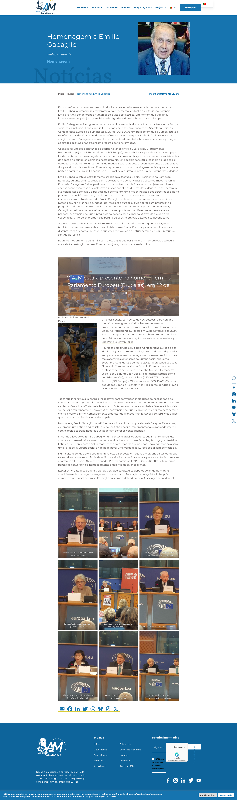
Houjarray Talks (143, 7)
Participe (190, 7)
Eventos (126, 7)
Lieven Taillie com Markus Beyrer (75, 319)
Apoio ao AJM (127, 766)
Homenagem (58, 61)
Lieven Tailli (125, 341)
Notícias (124, 755)
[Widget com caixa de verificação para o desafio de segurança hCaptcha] (177, 752)
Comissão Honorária (130, 749)
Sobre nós (125, 744)
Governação (100, 749)
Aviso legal (99, 766)
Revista (70, 94)
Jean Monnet (101, 755)
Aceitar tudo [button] (226, 795)
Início (61, 94)
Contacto (125, 760)
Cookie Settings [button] (207, 795)
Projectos (160, 7)
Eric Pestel (108, 341)
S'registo (194, 747)
